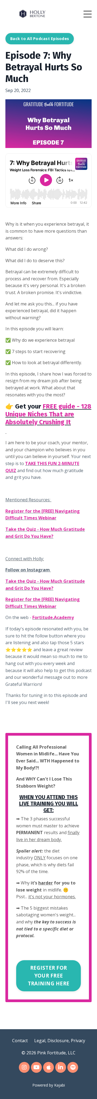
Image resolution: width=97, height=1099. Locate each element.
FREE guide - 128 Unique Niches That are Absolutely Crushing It (48, 414)
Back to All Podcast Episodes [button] (39, 38)
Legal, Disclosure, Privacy (59, 1041)
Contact (20, 1041)
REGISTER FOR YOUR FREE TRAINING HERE (48, 975)
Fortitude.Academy (53, 617)
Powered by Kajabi (48, 1085)
